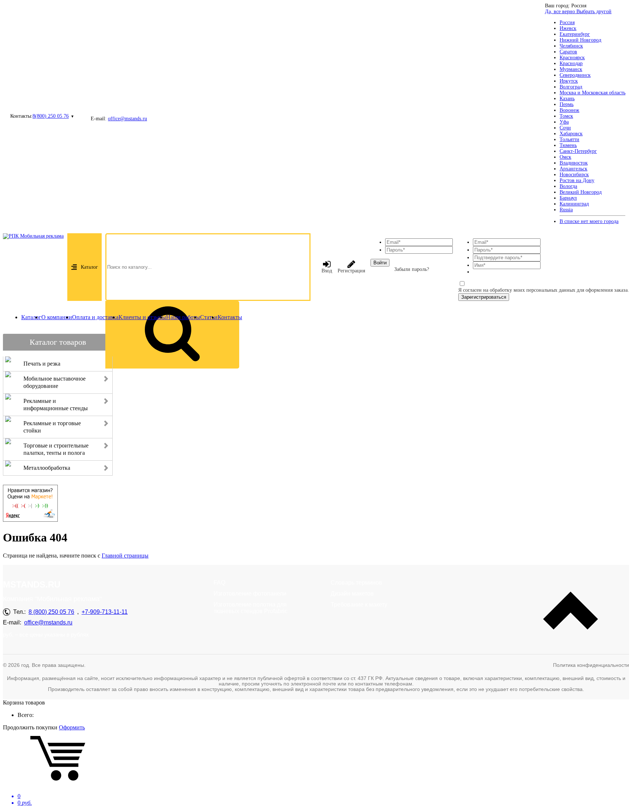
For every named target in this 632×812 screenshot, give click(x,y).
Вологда (568, 186)
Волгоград (571, 87)
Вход (326, 270)
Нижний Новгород (580, 40)
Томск (566, 116)
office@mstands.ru (127, 118)
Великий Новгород (581, 192)
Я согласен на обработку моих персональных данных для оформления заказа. (543, 290)
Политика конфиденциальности (591, 665)
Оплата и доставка (95, 317)
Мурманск (571, 69)
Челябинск (571, 46)
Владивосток (574, 163)
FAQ (219, 582)
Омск (565, 157)
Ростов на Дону (577, 180)
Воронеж (569, 110)
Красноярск (572, 57)
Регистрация (351, 270)
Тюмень (568, 145)
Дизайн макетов (352, 593)
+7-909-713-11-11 (105, 612)
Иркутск (569, 81)
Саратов (568, 51)
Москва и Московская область (592, 92)
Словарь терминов (356, 582)
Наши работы (183, 317)
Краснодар (571, 63)
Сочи (565, 128)
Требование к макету (359, 604)
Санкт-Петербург (578, 151)
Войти (380, 262)
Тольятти (569, 139)
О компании (56, 317)
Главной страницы (125, 555)
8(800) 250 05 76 (51, 116)
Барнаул (568, 198)
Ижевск (568, 28)
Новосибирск (574, 174)
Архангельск (573, 168)
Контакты (230, 317)
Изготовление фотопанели (250, 593)
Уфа (564, 122)
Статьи (209, 317)
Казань (567, 98)
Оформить (72, 727)
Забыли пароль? (411, 269)
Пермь (566, 104)
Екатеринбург (575, 34)
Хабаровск (571, 133)
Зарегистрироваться (483, 297)
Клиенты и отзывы (142, 317)
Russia (566, 209)
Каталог (89, 267)
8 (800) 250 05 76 (51, 612)
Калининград (574, 204)
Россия (567, 22)
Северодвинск (575, 75)
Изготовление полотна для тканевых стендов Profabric (250, 607)
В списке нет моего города (589, 221)
